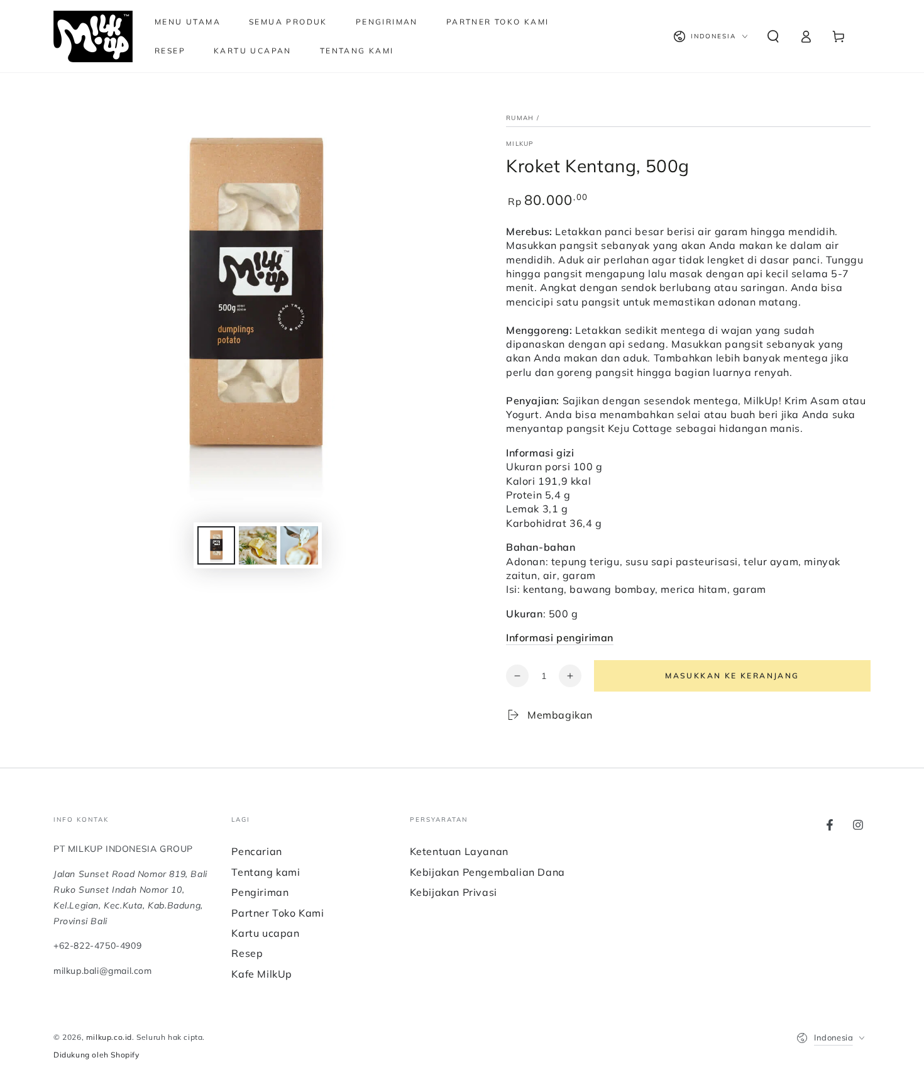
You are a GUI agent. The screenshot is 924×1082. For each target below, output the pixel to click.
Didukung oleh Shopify (96, 1054)
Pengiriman (260, 892)
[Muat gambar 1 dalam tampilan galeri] (216, 545)
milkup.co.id (109, 1037)
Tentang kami (265, 872)
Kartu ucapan (265, 933)
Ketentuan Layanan (459, 851)
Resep (247, 953)
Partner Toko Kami (277, 913)
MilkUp (520, 144)
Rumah (520, 118)
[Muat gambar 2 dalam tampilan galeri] (258, 545)
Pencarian (256, 851)
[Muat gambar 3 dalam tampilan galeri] (299, 545)
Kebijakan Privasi (453, 892)
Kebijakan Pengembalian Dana (487, 872)
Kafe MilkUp (261, 974)
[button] (773, 36)
